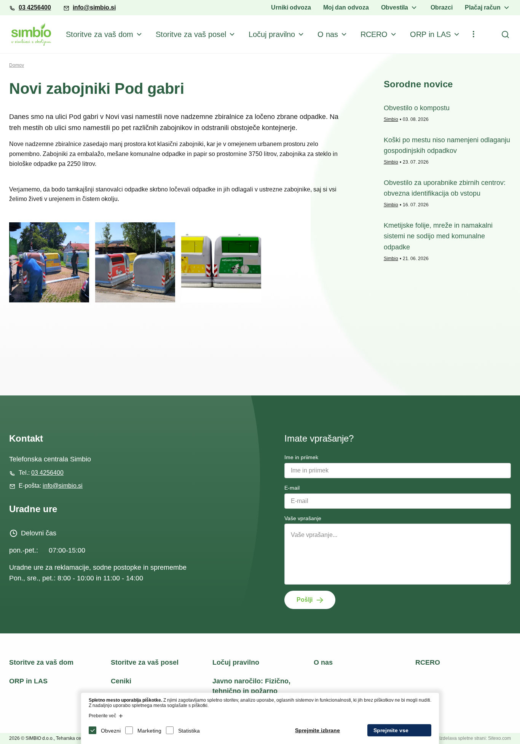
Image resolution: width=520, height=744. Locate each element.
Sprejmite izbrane (317, 730)
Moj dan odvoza (346, 7)
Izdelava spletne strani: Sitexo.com (475, 738)
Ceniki (121, 681)
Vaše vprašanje (302, 518)
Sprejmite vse (390, 730)
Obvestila (394, 7)
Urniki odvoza (291, 7)
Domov (16, 65)
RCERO (374, 34)
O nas (327, 34)
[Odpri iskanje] (505, 34)
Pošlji (305, 599)
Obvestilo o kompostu (417, 108)
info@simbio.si (94, 7)
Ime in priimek (301, 457)
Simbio (391, 119)
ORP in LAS (430, 34)
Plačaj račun (483, 7)
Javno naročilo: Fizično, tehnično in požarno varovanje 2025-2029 (251, 690)
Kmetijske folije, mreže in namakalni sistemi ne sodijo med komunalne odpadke (438, 236)
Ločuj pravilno (272, 34)
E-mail (292, 488)
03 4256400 (35, 7)
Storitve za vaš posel (191, 34)
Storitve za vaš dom (99, 34)
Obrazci (442, 7)
